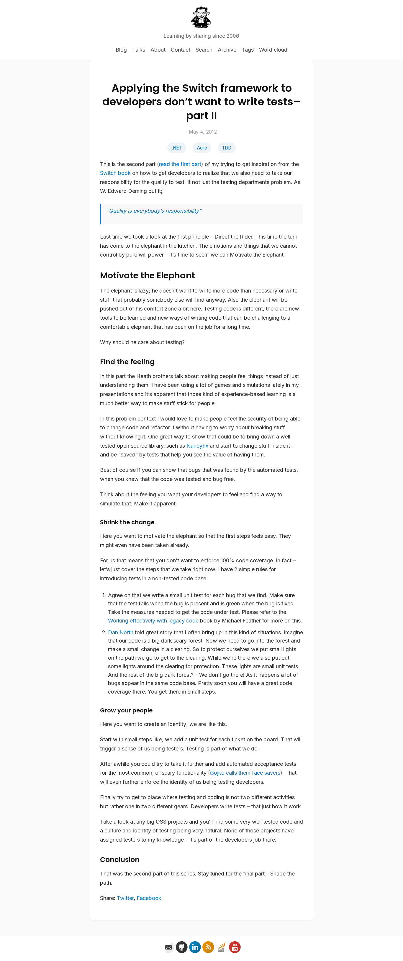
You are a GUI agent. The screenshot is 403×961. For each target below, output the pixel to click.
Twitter (125, 898)
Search (204, 50)
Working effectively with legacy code (153, 620)
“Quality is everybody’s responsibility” (154, 211)
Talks (138, 50)
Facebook (149, 898)
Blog (121, 50)
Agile (202, 148)
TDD (226, 148)
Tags (248, 50)
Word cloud (273, 50)
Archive (227, 50)
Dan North (120, 632)
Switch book (115, 173)
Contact (180, 50)
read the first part (180, 164)
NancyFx (197, 446)
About (158, 50)
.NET (177, 148)
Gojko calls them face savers (245, 773)
